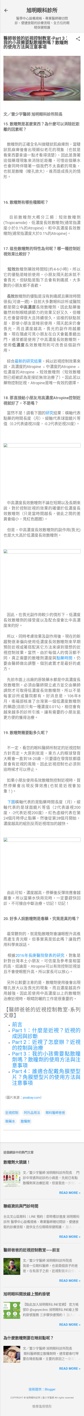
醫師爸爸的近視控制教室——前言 (31, 1250)
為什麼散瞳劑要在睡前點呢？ (28, 1338)
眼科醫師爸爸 (55, 1113)
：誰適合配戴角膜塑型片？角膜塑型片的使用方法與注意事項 (46, 1077)
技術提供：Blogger (42, 1389)
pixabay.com (31, 1098)
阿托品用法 (32, 1113)
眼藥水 (10, 1121)
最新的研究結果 (28, 361)
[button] (78, 39)
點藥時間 (64, 658)
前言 (17, 1025)
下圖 (11, 802)
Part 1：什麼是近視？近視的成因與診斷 (46, 1033)
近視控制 (11, 1113)
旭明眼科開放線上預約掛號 (26, 1294)
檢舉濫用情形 (42, 1406)
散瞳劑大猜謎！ (17, 1162)
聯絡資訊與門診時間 (20, 1206)
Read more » (70, 1193)
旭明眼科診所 (42, 10)
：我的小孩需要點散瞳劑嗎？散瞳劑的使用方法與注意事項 (46, 1060)
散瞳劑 (25, 1121)
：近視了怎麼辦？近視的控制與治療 (46, 1045)
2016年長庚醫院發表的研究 (40, 955)
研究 (49, 413)
